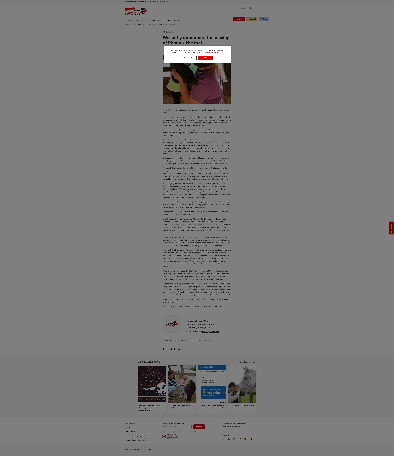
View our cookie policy (212, 52)
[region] (197, 54)
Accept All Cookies (205, 58)
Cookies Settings (189, 58)
